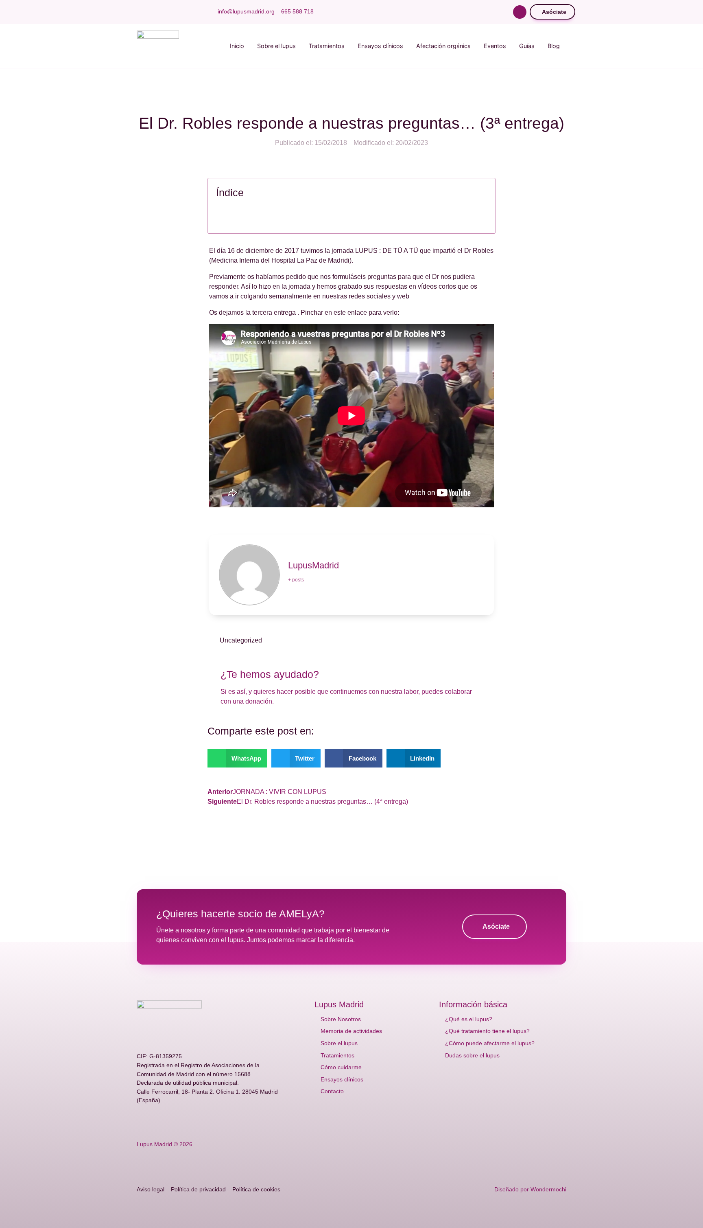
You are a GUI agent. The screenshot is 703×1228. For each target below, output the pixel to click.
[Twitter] (153, 12)
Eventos (495, 45)
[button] (519, 12)
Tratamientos (327, 45)
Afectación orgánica (443, 45)
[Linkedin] (192, 12)
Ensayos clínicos (380, 45)
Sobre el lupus (276, 45)
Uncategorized (241, 640)
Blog (554, 45)
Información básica (473, 1004)
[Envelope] (205, 1121)
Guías (527, 45)
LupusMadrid (313, 565)
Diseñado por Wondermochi (530, 1189)
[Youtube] (166, 12)
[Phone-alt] (218, 1121)
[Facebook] (140, 12)
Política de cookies (256, 1189)
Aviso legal (150, 1189)
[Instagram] (179, 12)
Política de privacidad (198, 1189)
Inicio (237, 45)
